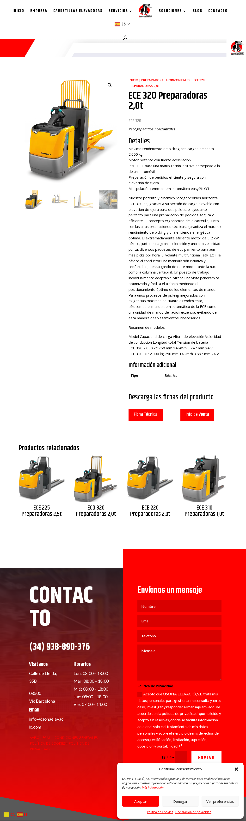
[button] (236, 769)
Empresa (38, 11)
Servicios (118, 11)
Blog (197, 11)
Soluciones (170, 11)
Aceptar (140, 801)
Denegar (180, 801)
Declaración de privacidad (193, 812)
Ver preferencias (220, 801)
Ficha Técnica (145, 414)
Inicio (18, 11)
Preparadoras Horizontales (165, 80)
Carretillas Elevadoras (78, 11)
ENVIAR (206, 757)
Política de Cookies (160, 812)
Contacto (218, 11)
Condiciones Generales (77, 737)
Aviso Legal (40, 737)
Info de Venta (197, 414)
